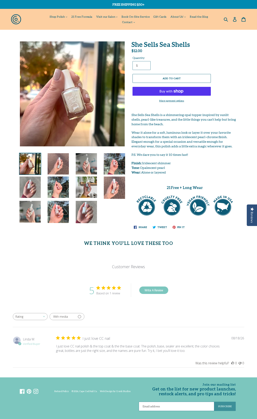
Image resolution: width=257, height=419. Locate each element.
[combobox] (30, 316)
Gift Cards (159, 16)
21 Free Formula (81, 16)
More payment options (171, 100)
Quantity (139, 58)
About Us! (177, 16)
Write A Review (154, 290)
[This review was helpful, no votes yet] (232, 363)
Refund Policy (61, 391)
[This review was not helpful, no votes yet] (240, 363)
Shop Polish (57, 16)
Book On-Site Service (135, 16)
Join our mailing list (219, 384)
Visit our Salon (106, 16)
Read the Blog (199, 16)
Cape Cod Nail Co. (88, 391)
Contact (127, 22)
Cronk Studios (123, 391)
